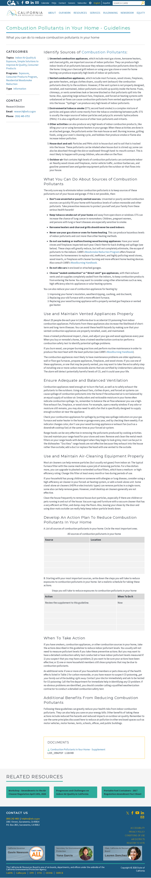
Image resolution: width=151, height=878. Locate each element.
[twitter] (127, 813)
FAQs (54, 2)
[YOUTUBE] (27, 2)
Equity (141, 12)
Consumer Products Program (21, 76)
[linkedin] (142, 813)
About (52, 12)
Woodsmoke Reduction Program (102, 252)
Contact (62, 2)
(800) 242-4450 (12, 818)
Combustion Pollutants (104, 52)
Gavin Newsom (18, 852)
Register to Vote (136, 843)
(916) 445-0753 (22, 116)
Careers (71, 2)
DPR (31, 873)
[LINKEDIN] (32, 2)
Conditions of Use (135, 835)
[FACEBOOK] (22, 2)
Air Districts (138, 839)
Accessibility (138, 828)
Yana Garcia (64, 855)
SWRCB (59, 873)
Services (95, 12)
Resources (80, 12)
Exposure (24, 73)
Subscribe (82, 2)
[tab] (90, 3)
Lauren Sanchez (116, 855)
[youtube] (137, 813)
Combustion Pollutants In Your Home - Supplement (77, 749)
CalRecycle (21, 873)
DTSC (39, 873)
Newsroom (127, 12)
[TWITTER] (17, 2)
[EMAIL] (37, 2)
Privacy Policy (137, 831)
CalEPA (9, 873)
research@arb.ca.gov (25, 111)
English (97, 2)
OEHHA (49, 873)
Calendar (45, 2)
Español (106, 2)
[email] (142, 817)
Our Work (65, 12)
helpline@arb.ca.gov (30, 818)
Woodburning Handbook (84, 262)
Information (19, 88)
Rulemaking (110, 12)
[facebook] (132, 813)
